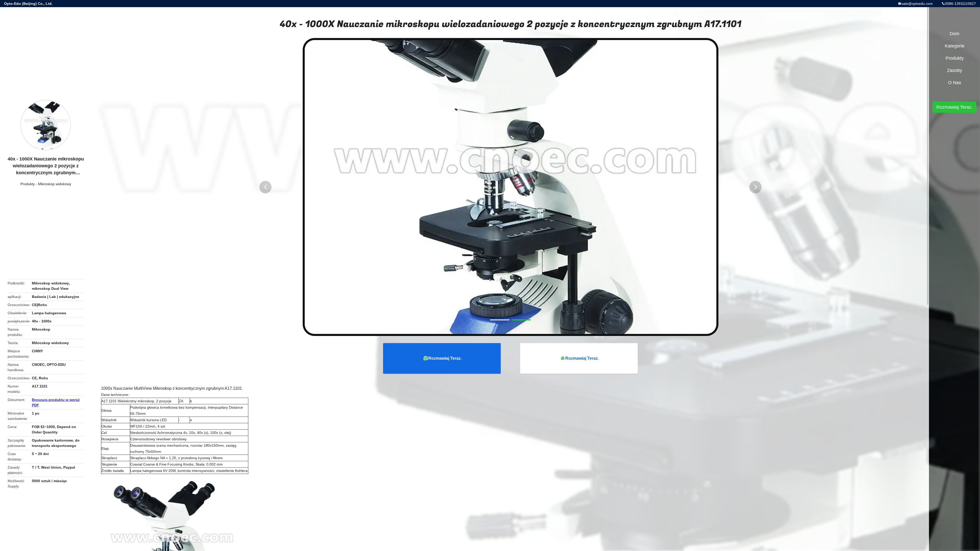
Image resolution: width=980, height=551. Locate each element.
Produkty (27, 184)
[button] (265, 187)
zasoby (954, 70)
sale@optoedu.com (917, 4)
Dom (954, 33)
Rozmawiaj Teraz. (445, 358)
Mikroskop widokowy (54, 184)
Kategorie (954, 45)
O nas (954, 82)
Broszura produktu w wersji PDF (56, 402)
